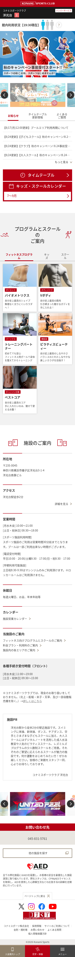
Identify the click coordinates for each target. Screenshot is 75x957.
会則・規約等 (21, 929)
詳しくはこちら (32, 701)
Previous (4, 94)
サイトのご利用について (57, 926)
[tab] (13, 116)
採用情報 (36, 926)
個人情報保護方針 (37, 933)
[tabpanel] (37, 144)
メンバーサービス (63, 10)
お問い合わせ (37, 929)
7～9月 (12, 195)
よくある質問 (54, 929)
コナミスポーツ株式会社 (16, 926)
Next (70, 94)
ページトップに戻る (34, 896)
